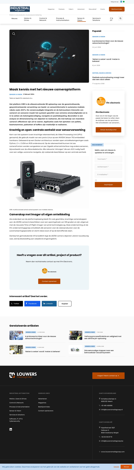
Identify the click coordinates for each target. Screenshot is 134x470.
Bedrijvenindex (116, 9)
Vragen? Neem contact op (107, 376)
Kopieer (65, 304)
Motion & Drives (27, 19)
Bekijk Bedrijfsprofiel (108, 130)
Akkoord (126, 467)
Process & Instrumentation (62, 19)
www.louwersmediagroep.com (113, 452)
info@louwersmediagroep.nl (112, 410)
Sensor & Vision (80, 19)
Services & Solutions (96, 19)
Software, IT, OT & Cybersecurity (16, 420)
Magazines (51, 9)
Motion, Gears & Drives (17, 399)
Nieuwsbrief (92, 9)
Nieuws (14, 18)
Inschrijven (108, 185)
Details (116, 467)
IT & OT (111, 19)
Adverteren (81, 9)
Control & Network (43, 19)
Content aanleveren (45, 411)
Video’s (71, 9)
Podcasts (61, 9)
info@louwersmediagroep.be (112, 441)
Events (102, 9)
